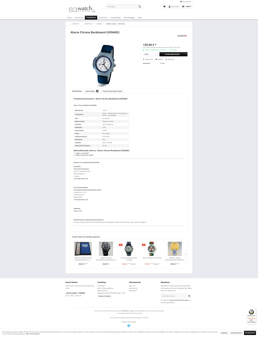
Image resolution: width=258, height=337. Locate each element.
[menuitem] (124, 7)
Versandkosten (124, 311)
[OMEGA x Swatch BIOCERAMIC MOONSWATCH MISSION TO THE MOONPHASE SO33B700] (106, 249)
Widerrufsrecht (102, 291)
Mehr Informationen (33, 334)
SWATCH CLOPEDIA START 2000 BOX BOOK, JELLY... (83, 259)
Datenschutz (133, 288)
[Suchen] (140, 7)
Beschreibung (77, 91)
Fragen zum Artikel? (82, 153)
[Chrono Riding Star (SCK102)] (152, 249)
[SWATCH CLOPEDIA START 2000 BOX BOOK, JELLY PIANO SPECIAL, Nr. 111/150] (83, 249)
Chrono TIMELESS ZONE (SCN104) (129, 259)
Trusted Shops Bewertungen (112, 91)
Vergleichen (149, 59)
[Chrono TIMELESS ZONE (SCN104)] (129, 249)
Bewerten (171, 59)
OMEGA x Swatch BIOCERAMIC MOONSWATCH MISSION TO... (106, 259)
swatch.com (78, 211)
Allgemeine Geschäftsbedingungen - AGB (111, 293)
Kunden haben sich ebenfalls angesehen (86, 237)
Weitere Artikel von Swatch (84, 155)
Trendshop (101, 286)
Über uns (132, 286)
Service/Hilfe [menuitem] (186, 2)
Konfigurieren (250, 333)
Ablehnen (224, 333)
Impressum (133, 291)
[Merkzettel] (164, 7)
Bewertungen (92, 91)
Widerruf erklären (104, 296)
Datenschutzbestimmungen (179, 300)
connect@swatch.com (81, 179)
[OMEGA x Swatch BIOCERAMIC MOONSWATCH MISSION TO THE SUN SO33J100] (175, 249)
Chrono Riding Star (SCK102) (151, 258)
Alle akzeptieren (236, 333)
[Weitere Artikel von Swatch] (182, 37)
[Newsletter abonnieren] (189, 296)
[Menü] (255, 309)
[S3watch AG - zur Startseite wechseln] (82, 10)
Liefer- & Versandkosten (105, 288)
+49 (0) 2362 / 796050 (75, 293)
